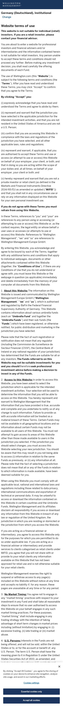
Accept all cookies (31, 700)
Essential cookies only (31, 691)
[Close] (59, 666)
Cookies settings (31, 683)
